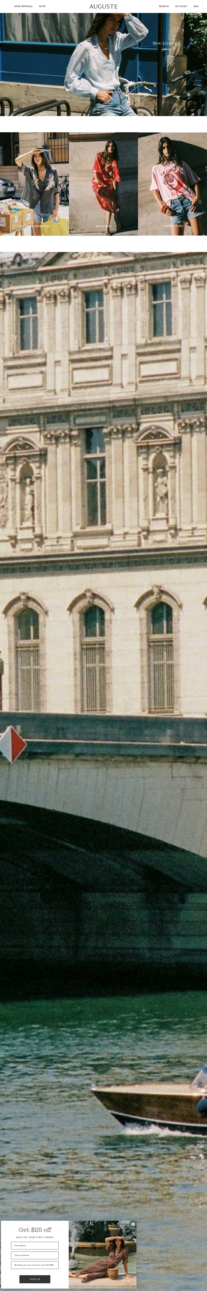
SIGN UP (35, 1279)
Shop (42, 6)
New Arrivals (24, 6)
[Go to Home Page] (103, 6)
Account (181, 6)
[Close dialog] (133, 1224)
